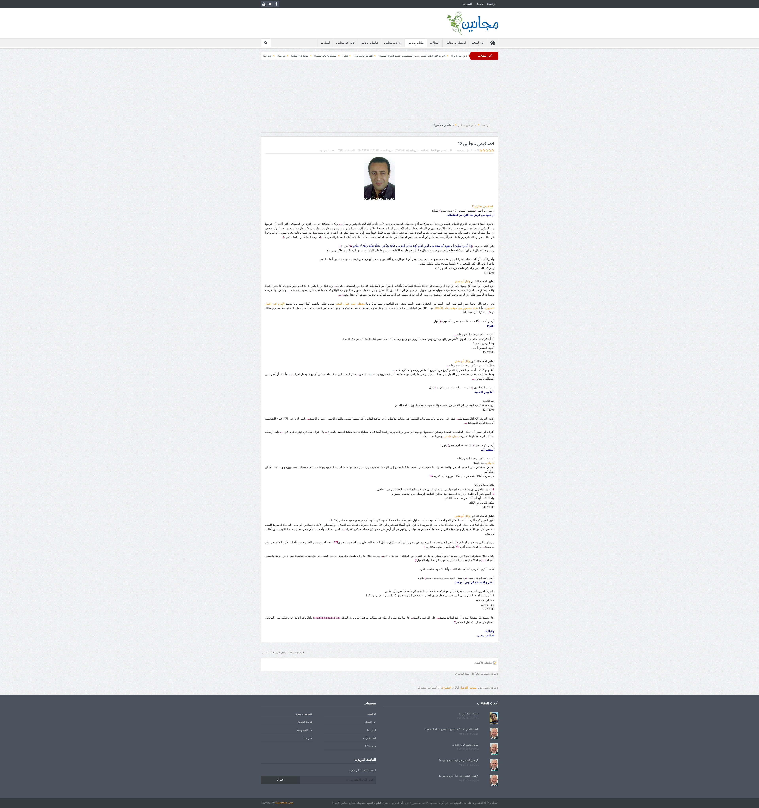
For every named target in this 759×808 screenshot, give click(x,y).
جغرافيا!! (322, 56)
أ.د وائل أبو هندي (464, 150)
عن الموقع (478, 42)
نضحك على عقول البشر (350, 303)
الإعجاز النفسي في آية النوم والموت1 (459, 775)
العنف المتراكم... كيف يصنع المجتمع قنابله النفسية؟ (268, 56)
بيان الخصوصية (305, 730)
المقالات (434, 42)
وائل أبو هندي (462, 281)
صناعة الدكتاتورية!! (468, 713)
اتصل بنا (467, 3)
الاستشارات (369, 738)
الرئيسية (491, 3)
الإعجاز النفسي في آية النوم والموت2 (459, 760)
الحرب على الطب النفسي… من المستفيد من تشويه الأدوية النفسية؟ (467, 56)
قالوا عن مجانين (345, 42)
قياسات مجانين (369, 42)
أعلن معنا (308, 738)
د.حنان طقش (452, 436)
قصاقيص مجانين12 (483, 206)
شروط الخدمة (305, 721)
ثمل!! (401, 56)
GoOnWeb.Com (284, 802)
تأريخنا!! (337, 56)
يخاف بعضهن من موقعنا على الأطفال (456, 308)
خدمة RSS (370, 746)
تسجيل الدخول (468, 687)
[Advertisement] (379, 91)
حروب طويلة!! (305, 56)
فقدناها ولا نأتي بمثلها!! (381, 56)
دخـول (479, 3)
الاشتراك (446, 687)
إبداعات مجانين (393, 42)
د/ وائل (490, 462)
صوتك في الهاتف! (355, 56)
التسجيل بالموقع (304, 713)
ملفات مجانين (416, 42)
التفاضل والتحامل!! (419, 56)
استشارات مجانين (456, 42)
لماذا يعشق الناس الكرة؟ (465, 744)
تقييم (264, 652)
